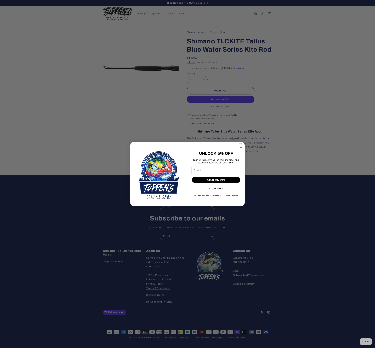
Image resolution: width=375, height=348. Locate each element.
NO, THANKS (216, 189)
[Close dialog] (241, 145)
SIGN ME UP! (216, 180)
